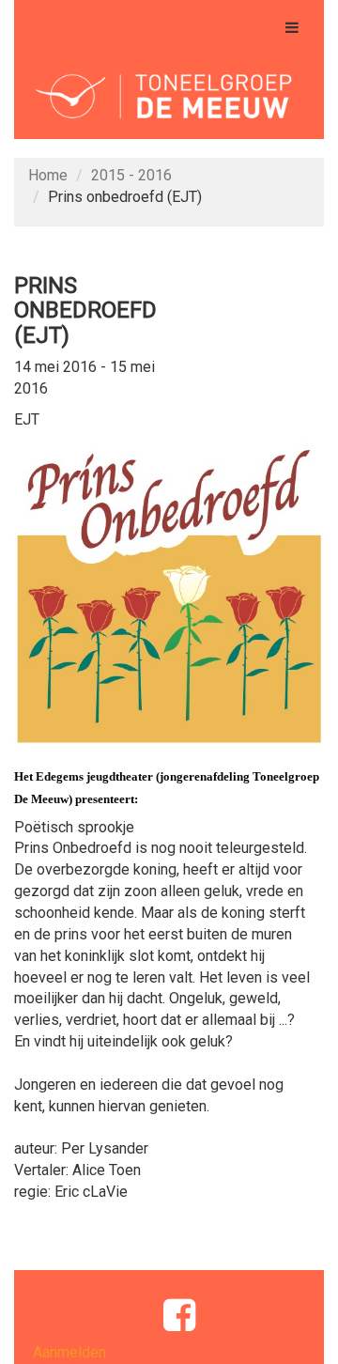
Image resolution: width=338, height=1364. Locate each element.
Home (48, 175)
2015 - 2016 (131, 175)
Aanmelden (69, 1352)
